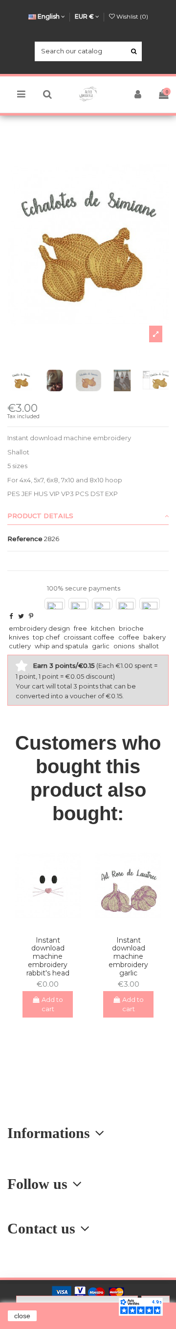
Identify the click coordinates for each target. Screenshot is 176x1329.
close (22, 1316)
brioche (131, 628)
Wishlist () (131, 16)
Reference (25, 539)
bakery (154, 637)
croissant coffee (89, 637)
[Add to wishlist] (41, 925)
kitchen (103, 628)
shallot (148, 646)
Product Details (40, 516)
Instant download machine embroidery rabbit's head (47, 956)
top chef (46, 637)
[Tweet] (21, 616)
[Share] (11, 616)
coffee (128, 637)
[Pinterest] (31, 616)
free (80, 628)
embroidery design (39, 628)
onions (123, 646)
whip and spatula (61, 646)
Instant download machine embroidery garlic (128, 956)
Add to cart (53, 1004)
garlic (101, 646)
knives (19, 637)
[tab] (88, 516)
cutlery (20, 646)
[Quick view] (54, 925)
